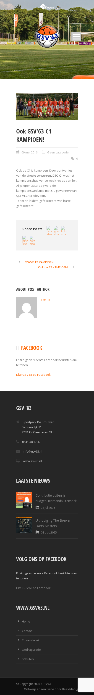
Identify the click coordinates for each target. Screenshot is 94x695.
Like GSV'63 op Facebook (33, 375)
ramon (45, 299)
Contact (27, 631)
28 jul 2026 (48, 508)
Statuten (28, 659)
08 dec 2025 (49, 532)
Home (26, 621)
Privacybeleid (31, 640)
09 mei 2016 (29, 152)
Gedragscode (31, 650)
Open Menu (76, 36)
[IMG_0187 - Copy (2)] (47, 106)
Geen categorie (58, 152)
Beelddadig (70, 689)
